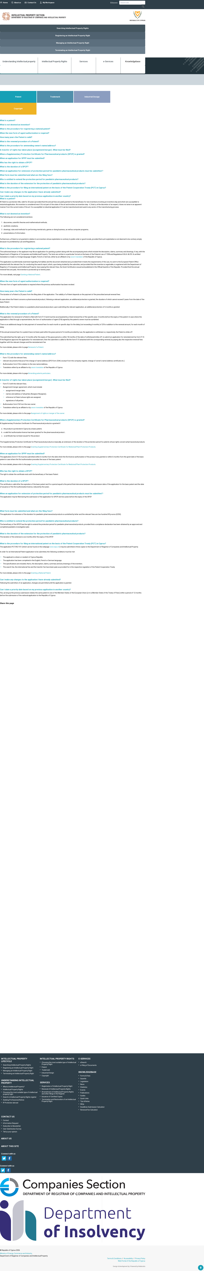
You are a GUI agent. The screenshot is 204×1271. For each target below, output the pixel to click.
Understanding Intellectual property (18, 61)
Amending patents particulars (39, 373)
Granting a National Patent (30, 275)
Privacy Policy (140, 1258)
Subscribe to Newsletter (72, 1022)
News (82, 1084)
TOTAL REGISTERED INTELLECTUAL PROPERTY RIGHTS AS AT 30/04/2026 (33, 937)
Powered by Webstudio (137, 1266)
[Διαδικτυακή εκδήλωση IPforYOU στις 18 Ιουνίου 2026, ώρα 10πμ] (23, 779)
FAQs (82, 1104)
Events (82, 1090)
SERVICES (45, 1082)
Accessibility (128, 1258)
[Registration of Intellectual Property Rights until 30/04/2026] (23, 878)
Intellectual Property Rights (54, 61)
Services (83, 61)
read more (16, 700)
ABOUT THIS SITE (10, 1146)
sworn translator (77, 257)
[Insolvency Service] (72, 1240)
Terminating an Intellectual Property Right (72, 50)
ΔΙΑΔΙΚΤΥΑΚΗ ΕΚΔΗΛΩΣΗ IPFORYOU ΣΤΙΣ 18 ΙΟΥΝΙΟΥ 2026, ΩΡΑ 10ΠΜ (31, 789)
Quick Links (84, 1098)
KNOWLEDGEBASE (87, 1072)
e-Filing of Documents (88, 1065)
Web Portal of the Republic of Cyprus (131, 1261)
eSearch (83, 1062)
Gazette (83, 1079)
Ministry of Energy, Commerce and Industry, (16, 1253)
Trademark (55, 97)
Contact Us (32, 2)
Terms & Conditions (114, 1258)
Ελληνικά (113, 3)
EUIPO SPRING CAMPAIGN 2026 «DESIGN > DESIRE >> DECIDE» (27, 690)
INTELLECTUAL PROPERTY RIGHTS (57, 1058)
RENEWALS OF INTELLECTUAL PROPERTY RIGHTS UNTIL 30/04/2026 (30, 838)
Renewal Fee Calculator (89, 1110)
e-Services (108, 61)
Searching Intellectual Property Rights (73, 28)
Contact (6, 1120)
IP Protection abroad (10, 1103)
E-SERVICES (84, 1058)
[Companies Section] (72, 1197)
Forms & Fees (85, 1076)
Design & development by (121, 1266)
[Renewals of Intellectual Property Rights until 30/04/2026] (23, 829)
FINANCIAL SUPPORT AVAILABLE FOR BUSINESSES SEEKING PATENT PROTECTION (36, 739)
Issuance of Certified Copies (52, 1097)
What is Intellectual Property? (14, 1087)
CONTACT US (8, 1116)
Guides (82, 1096)
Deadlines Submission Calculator (92, 1107)
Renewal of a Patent (35, 347)
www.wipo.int (55, 547)
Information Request (72, 1009)
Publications (84, 1093)
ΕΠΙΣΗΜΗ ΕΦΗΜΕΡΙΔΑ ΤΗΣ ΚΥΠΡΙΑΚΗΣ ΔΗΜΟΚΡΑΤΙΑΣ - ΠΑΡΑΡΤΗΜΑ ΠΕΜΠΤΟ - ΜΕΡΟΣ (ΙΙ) (40, 638)
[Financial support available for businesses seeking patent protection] (23, 730)
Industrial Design (92, 97)
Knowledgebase (132, 61)
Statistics (83, 1087)
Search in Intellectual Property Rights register (19, 1097)
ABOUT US (6, 1138)
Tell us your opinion (76, 1047)
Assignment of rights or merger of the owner (47, 413)
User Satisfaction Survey (74, 1034)
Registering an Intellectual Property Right (72, 36)
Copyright (18, 108)
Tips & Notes (85, 1101)
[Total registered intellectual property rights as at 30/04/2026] (23, 928)
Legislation (84, 1081)
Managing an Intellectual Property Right (72, 43)
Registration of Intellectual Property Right (57, 1086)
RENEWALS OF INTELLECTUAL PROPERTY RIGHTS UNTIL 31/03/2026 (30, 984)
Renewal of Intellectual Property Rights (56, 1089)
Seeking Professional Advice (13, 1100)
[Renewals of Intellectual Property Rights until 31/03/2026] (23, 974)
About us (17, 2)
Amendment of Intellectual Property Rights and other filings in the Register (58, 1093)
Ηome (5, 2)
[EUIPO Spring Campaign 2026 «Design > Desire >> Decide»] (23, 681)
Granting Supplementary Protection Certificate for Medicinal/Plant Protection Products (63, 447)
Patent (18, 97)
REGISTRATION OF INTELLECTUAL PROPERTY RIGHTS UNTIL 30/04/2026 (32, 888)
